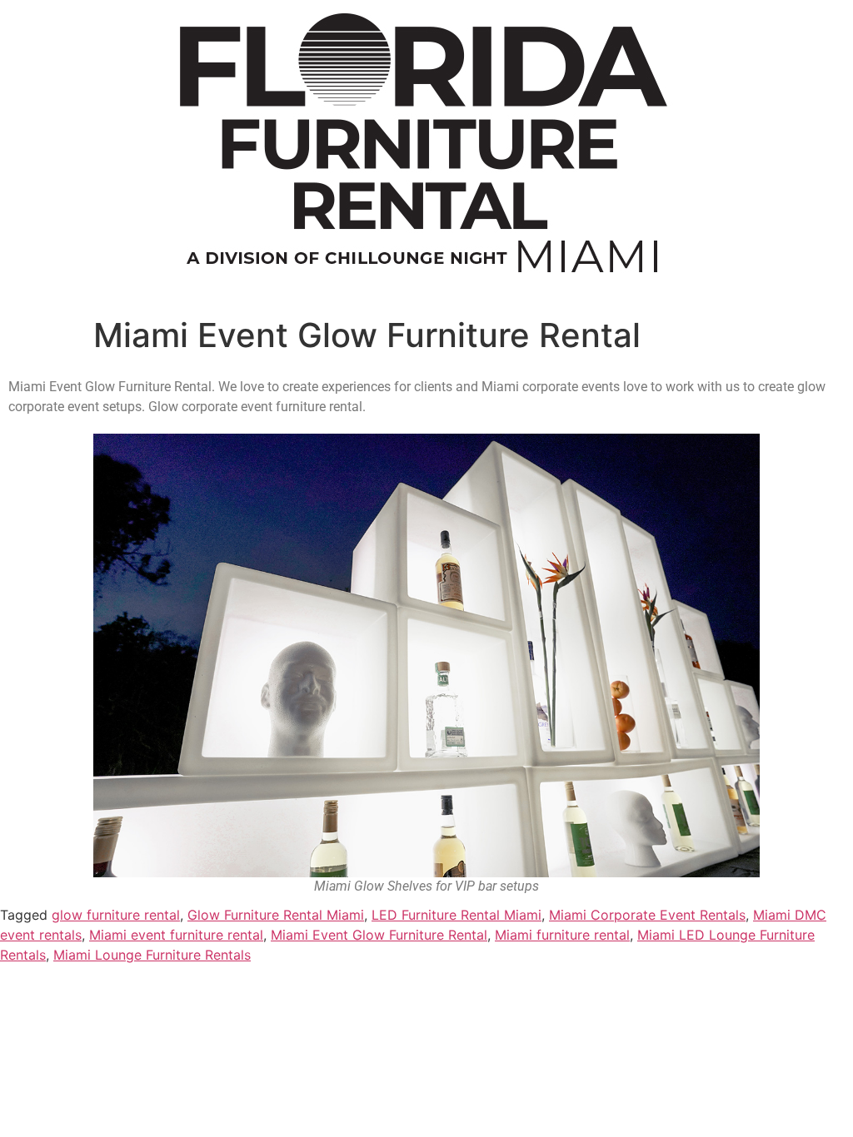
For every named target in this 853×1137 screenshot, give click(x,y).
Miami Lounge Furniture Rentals (152, 954)
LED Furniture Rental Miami (456, 914)
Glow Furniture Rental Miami (275, 914)
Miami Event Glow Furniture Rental (379, 934)
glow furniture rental (116, 914)
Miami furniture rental (562, 934)
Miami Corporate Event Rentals (647, 914)
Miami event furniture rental (176, 934)
